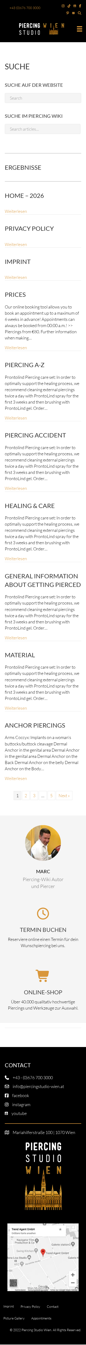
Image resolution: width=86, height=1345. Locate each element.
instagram (21, 1104)
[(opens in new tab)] (43, 1256)
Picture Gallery (14, 1318)
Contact (53, 1306)
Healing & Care (30, 505)
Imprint (18, 261)
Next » (64, 795)
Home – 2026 (24, 195)
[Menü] (80, 29)
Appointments (41, 1318)
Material (20, 655)
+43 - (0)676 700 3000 (33, 1077)
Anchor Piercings (35, 725)
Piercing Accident (35, 435)
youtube (19, 1113)
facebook (20, 1095)
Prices (15, 294)
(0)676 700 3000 (27, 8)
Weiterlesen (16, 211)
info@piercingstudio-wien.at (38, 1086)
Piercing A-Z (24, 365)
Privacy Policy (29, 228)
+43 (12, 8)
